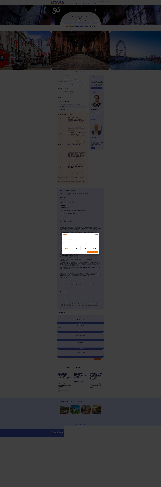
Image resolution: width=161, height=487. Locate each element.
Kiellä (68, 252)
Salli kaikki (92, 252)
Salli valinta (80, 252)
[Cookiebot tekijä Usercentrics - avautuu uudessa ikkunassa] (94, 234)
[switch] (76, 248)
